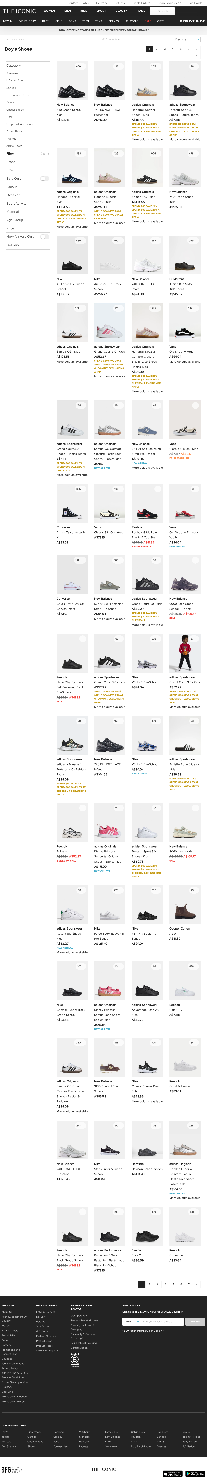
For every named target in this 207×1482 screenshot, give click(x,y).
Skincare (84, 1436)
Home (141, 11)
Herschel (84, 1441)
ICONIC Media (10, 1330)
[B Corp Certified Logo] (86, 1360)
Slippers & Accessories (20, 124)
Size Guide (42, 1326)
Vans (56, 1441)
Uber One (7, 1391)
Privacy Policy (10, 1368)
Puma (134, 1441)
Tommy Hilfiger (191, 1436)
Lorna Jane (111, 1432)
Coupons (7, 1358)
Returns (119, 3)
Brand (11, 162)
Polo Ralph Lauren (141, 1446)
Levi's (5, 1432)
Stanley (57, 1436)
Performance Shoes (18, 95)
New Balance (112, 1436)
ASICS (160, 1441)
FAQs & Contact (45, 1312)
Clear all (45, 153)
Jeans (186, 1432)
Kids (83, 11)
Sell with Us (8, 1335)
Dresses (161, 1446)
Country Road (35, 1441)
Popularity (180, 39)
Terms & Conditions (13, 1363)
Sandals (11, 88)
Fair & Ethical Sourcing (84, 1343)
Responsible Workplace (84, 1320)
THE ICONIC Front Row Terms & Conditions (15, 1375)
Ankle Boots (14, 146)
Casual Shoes (15, 109)
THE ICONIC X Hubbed (15, 1396)
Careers (6, 1345)
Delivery (101, 3)
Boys (9, 39)
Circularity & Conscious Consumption (84, 1336)
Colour (11, 187)
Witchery (84, 1432)
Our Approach (79, 1315)
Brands (6, 1325)
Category (13, 65)
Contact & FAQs (77, 3)
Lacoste (83, 1446)
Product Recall (44, 1345)
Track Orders (141, 3)
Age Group (14, 220)
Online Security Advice (15, 1382)
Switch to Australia (47, 1350)
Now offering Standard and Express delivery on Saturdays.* (103, 30)
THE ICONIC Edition (13, 1401)
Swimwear (111, 1446)
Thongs (11, 138)
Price (10, 228)
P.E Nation (189, 1446)
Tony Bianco (190, 1441)
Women (49, 11)
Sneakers (12, 73)
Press (5, 1340)
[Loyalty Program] (193, 21)
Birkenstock (34, 1432)
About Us (7, 1312)
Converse (58, 1432)
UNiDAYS (7, 1387)
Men (67, 11)
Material (12, 212)
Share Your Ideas (169, 3)
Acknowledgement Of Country (14, 1318)
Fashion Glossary (46, 1336)
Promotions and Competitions (11, 1351)
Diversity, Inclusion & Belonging (82, 1327)
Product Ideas (44, 1341)
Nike (108, 1441)
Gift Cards (195, 3)
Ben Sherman (9, 1446)
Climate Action (79, 1347)
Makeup (6, 1441)
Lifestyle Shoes (16, 80)
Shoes (20, 39)
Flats (9, 117)
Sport (101, 11)
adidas (5, 1436)
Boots (10, 102)
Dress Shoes (14, 131)
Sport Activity (16, 203)
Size (9, 170)
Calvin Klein (138, 1432)
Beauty (121, 11)
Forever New (60, 1446)
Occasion (13, 195)
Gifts (160, 21)
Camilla (31, 1436)
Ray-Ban (136, 1436)
